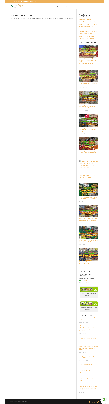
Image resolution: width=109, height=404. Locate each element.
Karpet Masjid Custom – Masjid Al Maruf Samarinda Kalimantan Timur (88, 241)
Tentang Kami (66, 6)
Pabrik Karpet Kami (92, 6)
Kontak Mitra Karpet (79, 6)
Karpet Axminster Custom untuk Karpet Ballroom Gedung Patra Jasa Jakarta (88, 219)
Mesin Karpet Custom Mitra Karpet (88, 29)
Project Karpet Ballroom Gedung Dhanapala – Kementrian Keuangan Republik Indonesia (87, 152)
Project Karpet (43, 6)
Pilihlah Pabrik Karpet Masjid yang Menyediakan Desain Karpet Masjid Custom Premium (87, 338)
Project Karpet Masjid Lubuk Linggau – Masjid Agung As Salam (88, 262)
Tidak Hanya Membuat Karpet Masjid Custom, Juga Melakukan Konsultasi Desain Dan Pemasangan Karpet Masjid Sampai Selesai (88, 328)
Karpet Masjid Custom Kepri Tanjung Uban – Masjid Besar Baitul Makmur (88, 197)
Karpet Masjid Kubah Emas (85, 364)
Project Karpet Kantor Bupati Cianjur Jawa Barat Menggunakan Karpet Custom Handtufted (88, 106)
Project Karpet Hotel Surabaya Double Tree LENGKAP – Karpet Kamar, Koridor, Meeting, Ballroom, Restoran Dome (88, 129)
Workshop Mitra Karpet (85, 19)
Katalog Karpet (55, 6)
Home (36, 6)
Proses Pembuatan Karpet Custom (88, 22)
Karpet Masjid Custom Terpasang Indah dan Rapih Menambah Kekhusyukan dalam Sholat (88, 348)
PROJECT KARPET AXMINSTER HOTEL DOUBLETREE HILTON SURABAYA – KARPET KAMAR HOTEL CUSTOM (87, 175)
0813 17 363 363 (85, 280)
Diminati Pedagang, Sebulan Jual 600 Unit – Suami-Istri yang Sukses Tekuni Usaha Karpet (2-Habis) (88, 388)
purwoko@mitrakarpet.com (88, 283)
